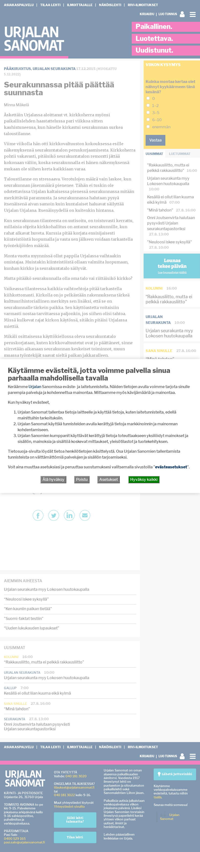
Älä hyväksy (53, 479)
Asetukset (108, 479)
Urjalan (35, 386)
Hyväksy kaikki (144, 479)
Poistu (82, 479)
